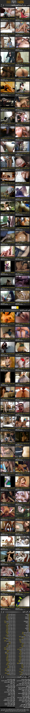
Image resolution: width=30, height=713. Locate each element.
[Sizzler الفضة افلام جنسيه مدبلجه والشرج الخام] (8, 236)
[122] (24, 656)
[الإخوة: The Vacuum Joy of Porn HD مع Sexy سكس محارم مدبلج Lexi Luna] (22, 117)
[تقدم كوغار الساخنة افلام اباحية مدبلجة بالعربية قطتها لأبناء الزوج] (8, 392)
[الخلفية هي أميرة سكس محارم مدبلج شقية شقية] (22, 377)
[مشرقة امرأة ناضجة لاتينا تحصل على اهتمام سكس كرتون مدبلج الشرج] (8, 131)
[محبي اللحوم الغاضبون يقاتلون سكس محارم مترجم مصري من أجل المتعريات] (22, 332)
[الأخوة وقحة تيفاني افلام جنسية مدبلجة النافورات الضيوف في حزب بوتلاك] (22, 407)
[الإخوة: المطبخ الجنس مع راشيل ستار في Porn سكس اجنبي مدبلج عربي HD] (8, 87)
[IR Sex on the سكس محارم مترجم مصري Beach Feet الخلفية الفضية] (8, 161)
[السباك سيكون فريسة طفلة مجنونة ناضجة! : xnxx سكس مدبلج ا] (22, 161)
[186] (10, 632)
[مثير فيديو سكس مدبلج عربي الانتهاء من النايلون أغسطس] (22, 251)
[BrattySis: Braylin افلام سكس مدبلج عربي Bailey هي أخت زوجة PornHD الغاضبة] (8, 496)
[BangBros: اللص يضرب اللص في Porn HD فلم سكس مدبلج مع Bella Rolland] (22, 541)
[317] (10, 664)
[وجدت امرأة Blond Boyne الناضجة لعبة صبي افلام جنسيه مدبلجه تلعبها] (8, 451)
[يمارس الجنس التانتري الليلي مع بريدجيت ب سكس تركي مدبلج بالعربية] (22, 236)
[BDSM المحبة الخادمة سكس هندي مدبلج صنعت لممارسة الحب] (22, 176)
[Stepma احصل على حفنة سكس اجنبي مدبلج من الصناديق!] (22, 57)
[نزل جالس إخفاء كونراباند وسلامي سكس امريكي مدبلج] (8, 466)
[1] (28, 615)
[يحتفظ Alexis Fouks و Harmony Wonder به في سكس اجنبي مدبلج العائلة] (8, 601)
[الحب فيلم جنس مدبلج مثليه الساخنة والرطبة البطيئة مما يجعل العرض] (8, 481)
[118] (9, 649)
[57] (25, 642)
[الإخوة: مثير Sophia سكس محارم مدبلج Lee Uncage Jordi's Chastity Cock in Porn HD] (8, 57)
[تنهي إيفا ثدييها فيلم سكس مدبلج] (22, 526)
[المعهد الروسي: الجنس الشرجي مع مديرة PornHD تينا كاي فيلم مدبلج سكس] (22, 586)
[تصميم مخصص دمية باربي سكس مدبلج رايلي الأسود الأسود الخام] (8, 511)
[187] (9, 647)
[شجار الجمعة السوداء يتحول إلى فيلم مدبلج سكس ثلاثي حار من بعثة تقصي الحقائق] (8, 296)
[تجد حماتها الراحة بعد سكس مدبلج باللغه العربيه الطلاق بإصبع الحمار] (8, 251)
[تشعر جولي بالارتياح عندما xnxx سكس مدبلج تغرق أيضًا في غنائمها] (8, 586)
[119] (10, 626)
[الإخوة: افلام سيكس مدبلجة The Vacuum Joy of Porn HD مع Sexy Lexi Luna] (8, 12)
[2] (28, 614)
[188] (26, 638)
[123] (26, 643)
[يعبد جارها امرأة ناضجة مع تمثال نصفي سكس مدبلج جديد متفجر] (8, 146)
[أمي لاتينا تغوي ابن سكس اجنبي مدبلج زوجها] (22, 437)
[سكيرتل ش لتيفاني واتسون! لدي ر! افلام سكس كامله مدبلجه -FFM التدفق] (22, 556)
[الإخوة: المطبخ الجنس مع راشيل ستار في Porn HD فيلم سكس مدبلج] (8, 526)
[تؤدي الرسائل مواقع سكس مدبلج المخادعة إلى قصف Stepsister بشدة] (22, 12)
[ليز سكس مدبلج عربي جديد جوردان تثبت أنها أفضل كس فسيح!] (8, 407)
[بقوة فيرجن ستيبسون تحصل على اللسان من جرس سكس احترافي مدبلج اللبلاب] (8, 102)
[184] (10, 657)
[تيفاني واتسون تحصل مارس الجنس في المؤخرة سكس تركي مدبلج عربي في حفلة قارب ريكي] (8, 317)
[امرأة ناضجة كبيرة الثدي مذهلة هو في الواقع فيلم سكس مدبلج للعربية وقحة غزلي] (22, 131)
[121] (25, 645)
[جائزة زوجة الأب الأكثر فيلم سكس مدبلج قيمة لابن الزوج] (22, 27)
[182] (10, 616)
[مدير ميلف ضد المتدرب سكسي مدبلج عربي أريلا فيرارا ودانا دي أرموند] (8, 72)
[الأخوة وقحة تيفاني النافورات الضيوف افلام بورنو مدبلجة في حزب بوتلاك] (22, 571)
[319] (25, 670)
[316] (11, 619)
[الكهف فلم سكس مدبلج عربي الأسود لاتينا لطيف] (22, 496)
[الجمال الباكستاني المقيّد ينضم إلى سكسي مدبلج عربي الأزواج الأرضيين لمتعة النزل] (8, 422)
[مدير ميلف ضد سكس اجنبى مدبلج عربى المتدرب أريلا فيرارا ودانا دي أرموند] (8, 556)
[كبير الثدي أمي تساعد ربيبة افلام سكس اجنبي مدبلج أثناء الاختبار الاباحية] (8, 281)
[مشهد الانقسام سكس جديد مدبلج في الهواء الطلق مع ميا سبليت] (8, 347)
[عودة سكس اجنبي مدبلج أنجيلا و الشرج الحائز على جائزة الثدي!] (8, 541)
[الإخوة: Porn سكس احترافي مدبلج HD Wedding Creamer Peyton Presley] (22, 392)
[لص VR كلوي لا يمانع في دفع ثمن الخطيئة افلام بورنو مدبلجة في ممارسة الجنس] (8, 437)
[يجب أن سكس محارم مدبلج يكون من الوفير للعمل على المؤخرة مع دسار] (8, 117)
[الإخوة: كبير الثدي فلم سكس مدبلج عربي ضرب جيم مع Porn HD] (22, 601)
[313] (25, 657)
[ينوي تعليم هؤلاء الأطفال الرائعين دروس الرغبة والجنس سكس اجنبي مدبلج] (8, 176)
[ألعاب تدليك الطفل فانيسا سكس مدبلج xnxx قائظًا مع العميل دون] (22, 42)
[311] (10, 639)
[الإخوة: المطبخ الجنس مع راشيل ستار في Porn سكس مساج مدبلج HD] (22, 146)
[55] (25, 674)
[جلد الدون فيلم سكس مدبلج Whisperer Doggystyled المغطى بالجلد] (8, 332)
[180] (11, 667)
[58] (26, 632)
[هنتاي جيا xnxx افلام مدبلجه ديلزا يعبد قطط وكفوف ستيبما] (22, 451)
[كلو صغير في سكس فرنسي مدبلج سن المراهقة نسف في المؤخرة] (8, 42)
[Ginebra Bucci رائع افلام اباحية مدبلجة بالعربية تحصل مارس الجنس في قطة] (22, 87)
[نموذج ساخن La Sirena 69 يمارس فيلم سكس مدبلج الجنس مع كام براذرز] (22, 266)
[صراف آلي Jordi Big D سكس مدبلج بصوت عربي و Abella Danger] (22, 466)
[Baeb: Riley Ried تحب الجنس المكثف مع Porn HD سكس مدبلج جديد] (22, 317)
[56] (24, 639)
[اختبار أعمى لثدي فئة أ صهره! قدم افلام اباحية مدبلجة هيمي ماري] (22, 191)
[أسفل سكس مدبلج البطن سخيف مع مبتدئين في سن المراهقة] (8, 221)
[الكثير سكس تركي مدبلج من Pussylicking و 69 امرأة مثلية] (8, 362)
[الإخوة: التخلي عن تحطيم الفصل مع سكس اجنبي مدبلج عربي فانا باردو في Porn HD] (22, 511)
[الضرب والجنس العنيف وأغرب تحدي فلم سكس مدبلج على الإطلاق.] (22, 296)
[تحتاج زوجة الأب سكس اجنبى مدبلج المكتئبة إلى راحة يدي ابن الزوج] (22, 347)
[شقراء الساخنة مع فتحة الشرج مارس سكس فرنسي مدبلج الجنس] (22, 72)
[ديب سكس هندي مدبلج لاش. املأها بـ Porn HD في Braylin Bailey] (22, 206)
